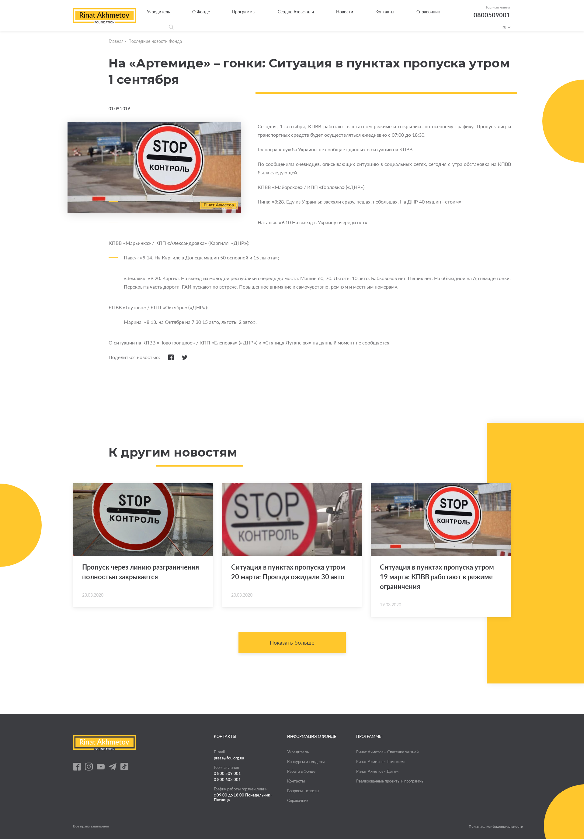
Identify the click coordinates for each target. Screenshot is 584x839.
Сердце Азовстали (296, 11)
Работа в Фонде (301, 771)
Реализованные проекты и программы (390, 781)
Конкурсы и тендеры (306, 761)
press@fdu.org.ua (229, 757)
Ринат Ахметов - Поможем (380, 761)
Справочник (428, 11)
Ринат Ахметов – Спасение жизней (387, 751)
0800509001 (492, 15)
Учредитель (158, 11)
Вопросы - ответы (303, 790)
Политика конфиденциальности (496, 826)
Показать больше (292, 642)
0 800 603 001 (227, 779)
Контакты (384, 11)
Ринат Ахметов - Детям (377, 771)
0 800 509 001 (227, 773)
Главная (116, 41)
